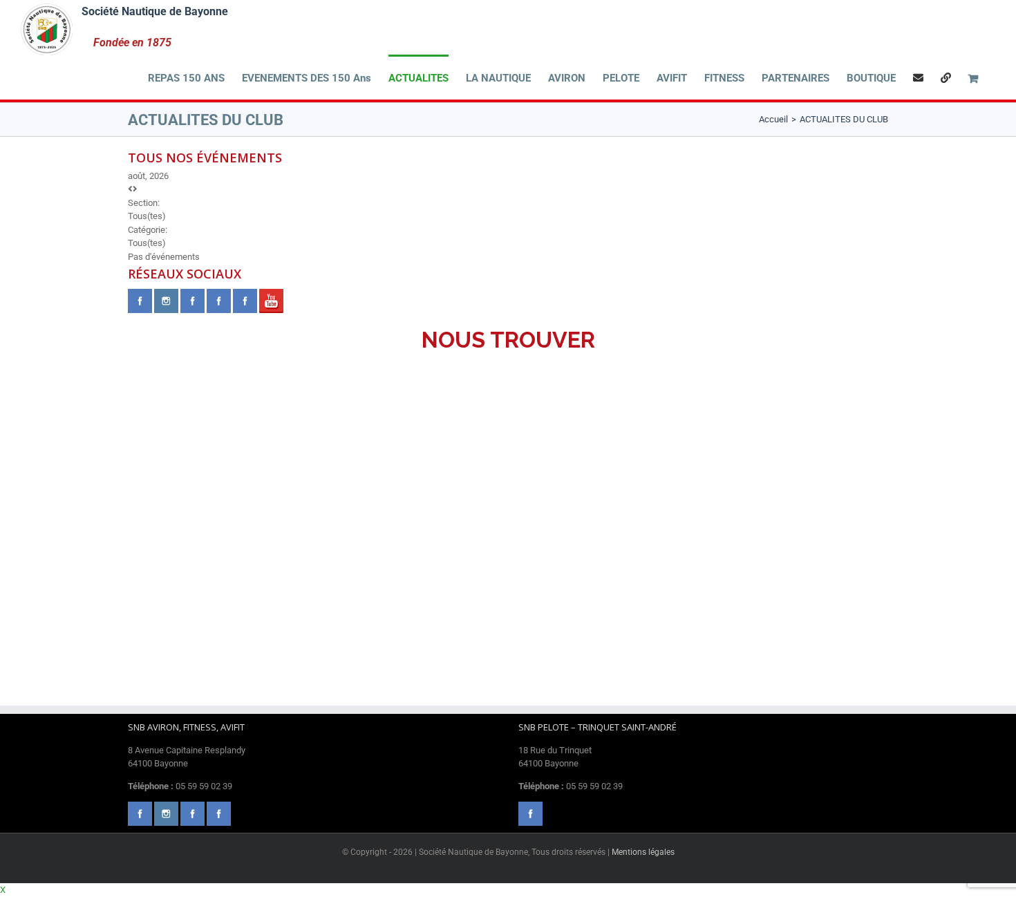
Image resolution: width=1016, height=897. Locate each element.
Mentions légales (643, 852)
